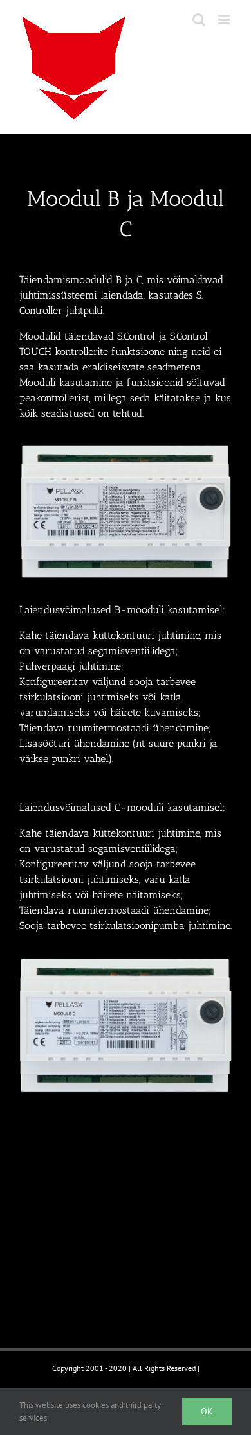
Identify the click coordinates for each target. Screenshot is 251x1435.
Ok (207, 1411)
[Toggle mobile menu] (225, 19)
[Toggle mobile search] (198, 19)
